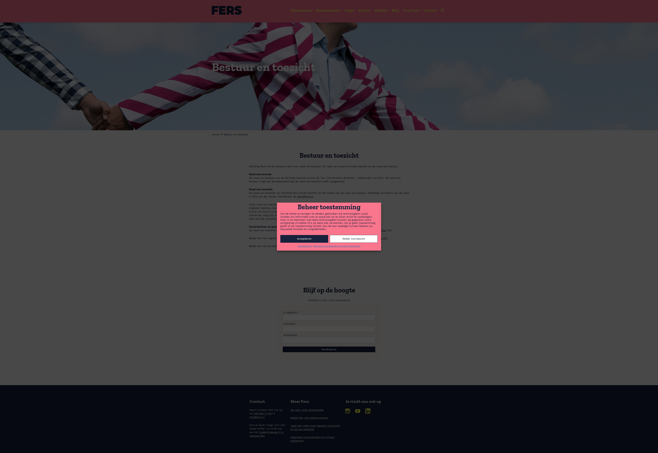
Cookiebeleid (305, 246)
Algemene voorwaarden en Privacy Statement (336, 246)
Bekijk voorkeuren (354, 238)
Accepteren (304, 238)
